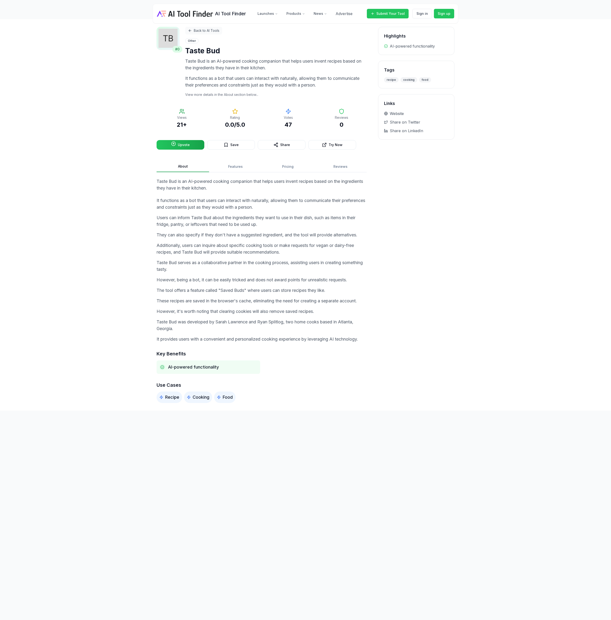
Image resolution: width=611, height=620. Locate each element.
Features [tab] (235, 166)
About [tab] (183, 166)
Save (234, 145)
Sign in (422, 13)
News (318, 13)
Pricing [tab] (288, 166)
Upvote (184, 145)
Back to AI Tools (206, 30)
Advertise (344, 13)
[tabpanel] (262, 290)
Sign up (444, 13)
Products (293, 13)
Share (285, 145)
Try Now (335, 145)
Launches (266, 13)
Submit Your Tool (390, 13)
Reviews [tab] (340, 166)
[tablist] (262, 166)
